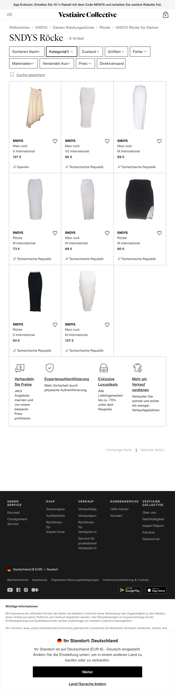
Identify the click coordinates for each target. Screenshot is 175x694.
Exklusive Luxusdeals (108, 381)
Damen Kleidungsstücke (73, 27)
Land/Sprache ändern (87, 683)
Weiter (87, 672)
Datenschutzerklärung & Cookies (126, 580)
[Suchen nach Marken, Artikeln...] (9, 14)
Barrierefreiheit (17, 580)
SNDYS (41, 27)
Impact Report (153, 525)
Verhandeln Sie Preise (24, 381)
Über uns (149, 512)
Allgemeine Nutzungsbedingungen (75, 580)
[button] (165, 14)
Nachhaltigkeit (153, 519)
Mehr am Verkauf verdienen (140, 384)
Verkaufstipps (88, 509)
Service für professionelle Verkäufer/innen (90, 543)
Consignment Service (17, 521)
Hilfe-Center (119, 509)
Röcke (105, 27)
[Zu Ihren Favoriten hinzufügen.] (55, 141)
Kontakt (116, 515)
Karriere (148, 532)
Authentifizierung (59, 515)
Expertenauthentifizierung (66, 379)
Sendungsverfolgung (62, 509)
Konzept (13, 512)
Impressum (39, 580)
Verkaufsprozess (90, 515)
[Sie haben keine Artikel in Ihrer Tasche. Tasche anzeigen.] (165, 14)
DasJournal (150, 539)
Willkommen (19, 27)
